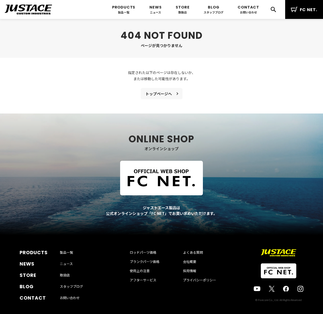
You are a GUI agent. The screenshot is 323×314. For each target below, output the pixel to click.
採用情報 (189, 270)
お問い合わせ (248, 12)
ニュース (155, 12)
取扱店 (182, 12)
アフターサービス (143, 280)
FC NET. (308, 10)
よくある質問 (193, 252)
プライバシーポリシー (199, 280)
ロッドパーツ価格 (143, 252)
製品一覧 (123, 12)
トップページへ (158, 93)
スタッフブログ (213, 12)
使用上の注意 (140, 270)
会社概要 (189, 261)
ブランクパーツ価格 (144, 261)
